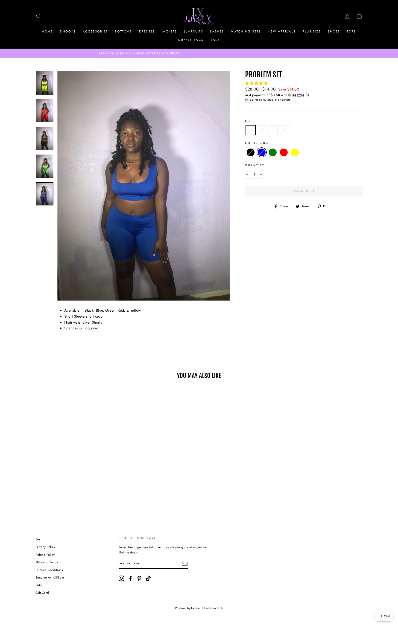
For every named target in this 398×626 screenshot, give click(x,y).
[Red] (72, 494)
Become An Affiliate (49, 577)
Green (272, 152)
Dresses (147, 31)
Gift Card (42, 592)
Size (249, 121)
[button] (257, 83)
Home (47, 31)
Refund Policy (45, 554)
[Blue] (60, 494)
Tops (351, 31)
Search (40, 539)
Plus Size (312, 31)
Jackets (169, 31)
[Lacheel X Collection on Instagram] (121, 578)
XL (285, 130)
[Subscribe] (185, 564)
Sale (215, 40)
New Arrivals (282, 31)
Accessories (95, 31)
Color (256, 143)
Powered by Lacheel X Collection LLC (199, 608)
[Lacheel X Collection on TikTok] (148, 578)
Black (250, 152)
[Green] (66, 494)
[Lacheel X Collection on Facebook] (130, 578)
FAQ (38, 585)
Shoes (334, 31)
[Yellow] (78, 494)
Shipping (251, 99)
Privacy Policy (45, 546)
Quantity (255, 165)
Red (283, 152)
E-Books (68, 31)
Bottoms (123, 31)
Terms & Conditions (49, 569)
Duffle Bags (191, 40)
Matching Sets (246, 31)
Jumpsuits (193, 31)
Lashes (217, 31)
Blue (261, 152)
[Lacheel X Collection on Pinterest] (139, 578)
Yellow (294, 152)
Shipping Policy (46, 562)
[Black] (54, 494)
